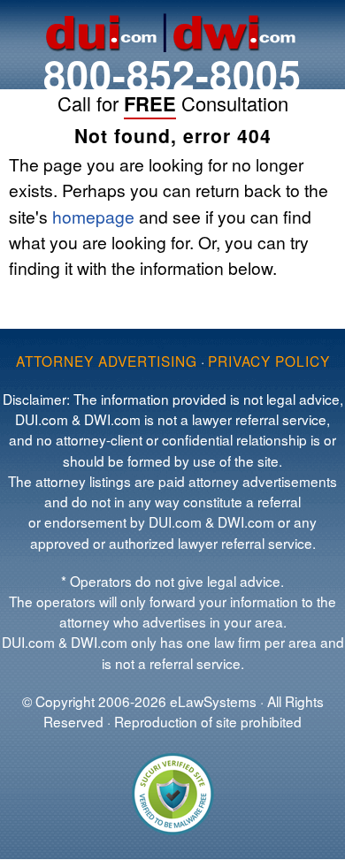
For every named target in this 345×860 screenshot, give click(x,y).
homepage (93, 216)
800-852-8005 (172, 74)
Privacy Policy (269, 360)
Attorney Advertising (106, 360)
